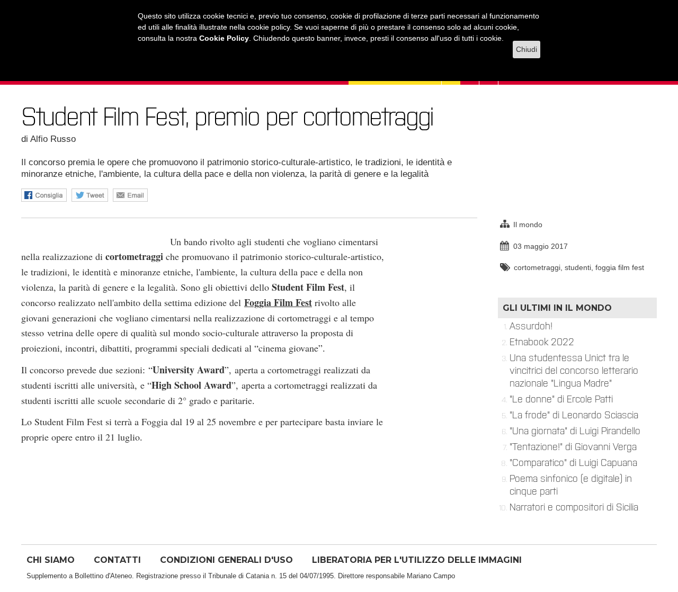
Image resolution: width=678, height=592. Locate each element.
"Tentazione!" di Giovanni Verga (573, 447)
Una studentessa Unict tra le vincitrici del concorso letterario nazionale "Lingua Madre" (574, 370)
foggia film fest (619, 267)
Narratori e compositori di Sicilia (574, 507)
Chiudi (526, 49)
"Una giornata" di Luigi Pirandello (575, 431)
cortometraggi (537, 267)
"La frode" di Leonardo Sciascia (574, 415)
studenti (578, 267)
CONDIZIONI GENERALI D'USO (226, 560)
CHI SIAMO (50, 560)
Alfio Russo (53, 139)
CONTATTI (117, 560)
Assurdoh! (531, 326)
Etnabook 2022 (542, 342)
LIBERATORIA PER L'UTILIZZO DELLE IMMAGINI (417, 560)
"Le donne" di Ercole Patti (561, 399)
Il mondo (527, 224)
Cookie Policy (224, 38)
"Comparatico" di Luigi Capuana (573, 463)
